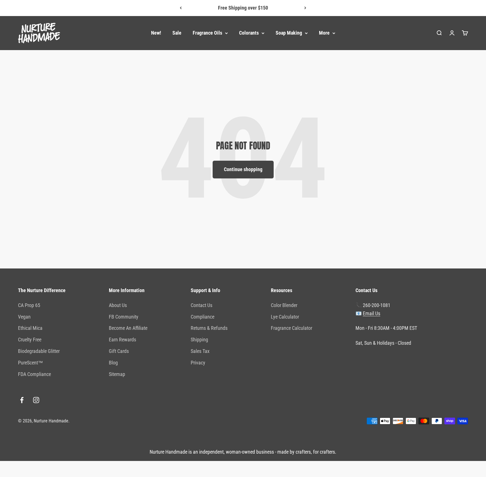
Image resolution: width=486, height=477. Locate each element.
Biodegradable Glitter (39, 351)
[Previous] (181, 8)
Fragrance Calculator (291, 328)
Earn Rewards (122, 339)
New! (156, 33)
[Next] (305, 8)
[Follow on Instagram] (36, 400)
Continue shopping (243, 169)
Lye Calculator (285, 317)
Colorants (249, 33)
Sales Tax (200, 351)
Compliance (202, 317)
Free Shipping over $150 (243, 8)
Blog (113, 363)
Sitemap (117, 374)
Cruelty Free (29, 339)
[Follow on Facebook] (22, 400)
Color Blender (284, 305)
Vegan (24, 317)
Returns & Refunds (209, 328)
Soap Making (289, 33)
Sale (176, 33)
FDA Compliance (34, 374)
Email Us (371, 313)
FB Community (123, 317)
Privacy (198, 363)
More (324, 33)
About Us (118, 305)
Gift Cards (119, 351)
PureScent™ (30, 363)
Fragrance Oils (207, 33)
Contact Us (201, 305)
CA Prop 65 (29, 305)
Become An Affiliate (128, 328)
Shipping (199, 339)
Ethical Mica (30, 328)
